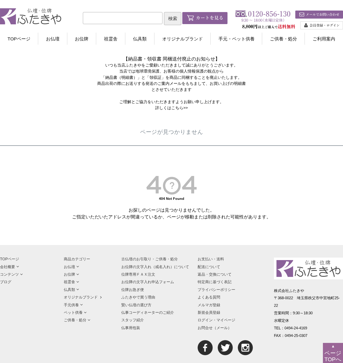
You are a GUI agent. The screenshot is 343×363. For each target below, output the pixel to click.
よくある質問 (209, 297)
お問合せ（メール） (215, 328)
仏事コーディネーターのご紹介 (147, 312)
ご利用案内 (324, 38)
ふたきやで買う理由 (138, 297)
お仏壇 (53, 38)
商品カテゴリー (77, 259)
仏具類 (140, 38)
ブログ (5, 282)
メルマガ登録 (209, 305)
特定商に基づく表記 (215, 282)
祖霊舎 (111, 38)
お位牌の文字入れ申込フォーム (147, 282)
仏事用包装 (130, 328)
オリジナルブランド (182, 38)
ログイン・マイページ (216, 320)
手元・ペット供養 (236, 38)
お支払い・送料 (211, 259)
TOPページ (19, 38)
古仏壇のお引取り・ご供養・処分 (149, 259)
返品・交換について (215, 274)
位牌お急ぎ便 (132, 289)
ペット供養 (73, 312)
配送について (209, 267)
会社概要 (7, 267)
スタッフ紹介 (132, 320)
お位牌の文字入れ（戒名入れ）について (155, 267)
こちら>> (179, 107)
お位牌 (81, 38)
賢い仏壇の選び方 (136, 305)
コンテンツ (9, 274)
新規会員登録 (209, 312)
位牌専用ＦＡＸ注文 (138, 274)
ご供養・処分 (283, 38)
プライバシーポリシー (216, 289)
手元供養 (71, 305)
